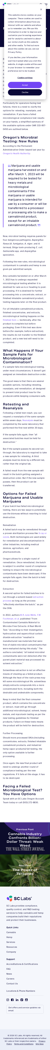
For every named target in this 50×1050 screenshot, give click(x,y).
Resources (11, 947)
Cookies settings (25, 77)
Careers (10, 979)
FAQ (8, 969)
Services (10, 942)
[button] (46, 4)
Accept (25, 85)
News (9, 974)
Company (11, 952)
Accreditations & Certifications (22, 964)
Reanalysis (27, 420)
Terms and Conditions (23, 1044)
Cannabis (11, 932)
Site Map (40, 1044)
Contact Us (12, 984)
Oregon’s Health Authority (16, 154)
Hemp (9, 937)
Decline (25, 92)
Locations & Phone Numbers (20, 991)
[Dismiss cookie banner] (41, 9)
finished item (9, 320)
